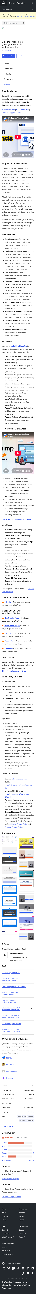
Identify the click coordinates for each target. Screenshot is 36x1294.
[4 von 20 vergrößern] (15, 868)
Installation (8, 74)
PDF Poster (8, 633)
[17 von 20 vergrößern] (31, 898)
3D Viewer (8, 649)
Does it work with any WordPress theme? (10, 979)
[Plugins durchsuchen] (23, 23)
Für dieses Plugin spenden (11, 1197)
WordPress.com (9, 1244)
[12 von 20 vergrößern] (31, 853)
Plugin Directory (7, 9)
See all (31, 1161)
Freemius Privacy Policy (13, 827)
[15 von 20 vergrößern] (31, 882)
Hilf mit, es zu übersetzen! (26, 16)
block (19, 1116)
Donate (22, 1233)
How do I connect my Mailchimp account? (10, 1001)
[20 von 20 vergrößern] (31, 935)
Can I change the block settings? (14, 987)
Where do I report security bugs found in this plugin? (11, 1030)
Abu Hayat (10, 1064)
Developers (6, 1233)
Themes (22, 1213)
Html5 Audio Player (12, 618)
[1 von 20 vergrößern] (15, 839)
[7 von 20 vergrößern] (15, 898)
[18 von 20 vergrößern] (31, 907)
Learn (4, 1226)
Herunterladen (8, 56)
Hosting (5, 1216)
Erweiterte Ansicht (9, 1126)
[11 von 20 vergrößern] (31, 839)
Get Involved (24, 1226)
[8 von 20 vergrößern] (15, 911)
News (4, 1213)
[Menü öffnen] (33, 3)
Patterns (22, 1220)
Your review (6, 1161)
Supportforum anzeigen (10, 1179)
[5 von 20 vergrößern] (15, 879)
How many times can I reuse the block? (10, 993)
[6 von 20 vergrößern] (15, 888)
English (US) (30, 1112)
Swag (22, 1237)
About (4, 1209)
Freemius (9, 1078)
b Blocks (7, 602)
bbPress (6, 1251)
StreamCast (9, 641)
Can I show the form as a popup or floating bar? (11, 1016)
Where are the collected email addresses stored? (11, 1009)
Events (21, 1230)
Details (6, 64)
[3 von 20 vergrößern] (15, 859)
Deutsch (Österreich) (14, 1263)
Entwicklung (8, 79)
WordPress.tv (8, 1237)
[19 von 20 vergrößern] (31, 918)
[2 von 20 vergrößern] (15, 849)
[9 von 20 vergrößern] (15, 922)
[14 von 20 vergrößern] (31, 872)
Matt (5, 1247)
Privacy (5, 1220)
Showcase (23, 1209)
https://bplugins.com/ (19, 779)
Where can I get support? (11, 1024)
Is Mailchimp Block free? (11, 973)
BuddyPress (7, 1254)
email (24, 1116)
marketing (22, 1120)
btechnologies (11, 1071)
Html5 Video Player (12, 626)
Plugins (21, 1216)
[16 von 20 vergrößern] (31, 892)
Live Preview (22, 56)
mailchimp (30, 1116)
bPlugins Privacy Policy (19, 824)
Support (7, 84)
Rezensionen (9, 69)
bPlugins (8, 50)
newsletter (30, 1120)
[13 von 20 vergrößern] (31, 863)
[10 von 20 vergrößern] (15, 931)
